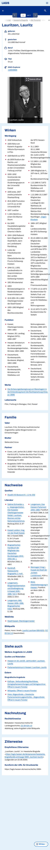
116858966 (12, 70)
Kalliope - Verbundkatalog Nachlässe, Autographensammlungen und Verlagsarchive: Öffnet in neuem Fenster (26, 684)
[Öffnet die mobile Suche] (45, 10)
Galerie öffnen (35, 79)
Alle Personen (35, 20)
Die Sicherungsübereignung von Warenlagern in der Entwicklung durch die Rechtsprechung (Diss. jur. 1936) (27, 392)
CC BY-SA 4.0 (26, 726)
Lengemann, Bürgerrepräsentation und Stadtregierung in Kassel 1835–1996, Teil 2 (16, 588)
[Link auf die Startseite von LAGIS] (13, 3)
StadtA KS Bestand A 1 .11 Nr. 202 (21, 495)
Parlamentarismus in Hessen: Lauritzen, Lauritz (27, 667)
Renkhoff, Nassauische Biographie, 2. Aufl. (15, 571)
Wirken (41, 844)
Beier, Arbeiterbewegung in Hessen (39, 584)
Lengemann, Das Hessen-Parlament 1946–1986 (38, 507)
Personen (7, 20)
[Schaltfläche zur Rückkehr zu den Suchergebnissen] (3, 10)
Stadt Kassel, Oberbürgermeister (21, 621)
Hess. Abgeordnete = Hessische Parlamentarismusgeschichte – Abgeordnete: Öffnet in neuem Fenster (26, 697)
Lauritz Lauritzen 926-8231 (33, 630)
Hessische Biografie (20, 20)
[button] (47, 3)
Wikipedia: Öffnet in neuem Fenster (22, 691)
